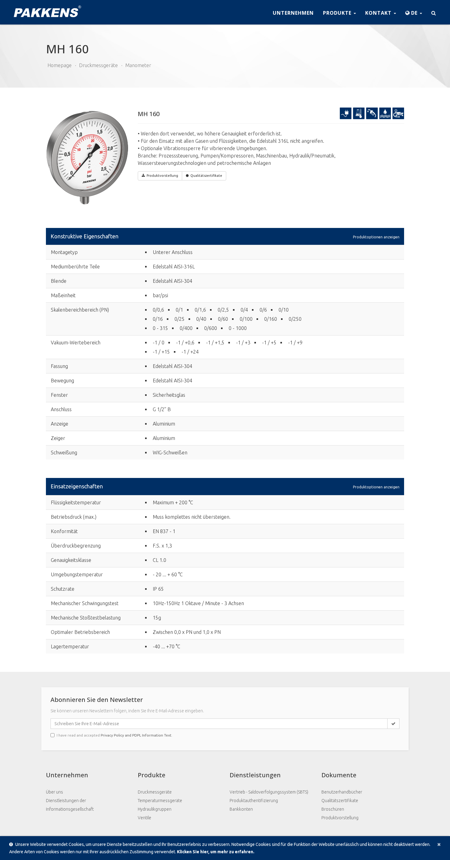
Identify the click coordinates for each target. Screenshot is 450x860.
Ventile (144, 817)
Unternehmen (293, 12)
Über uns (54, 792)
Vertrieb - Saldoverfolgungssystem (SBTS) (269, 792)
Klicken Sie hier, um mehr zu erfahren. (215, 851)
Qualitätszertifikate (206, 175)
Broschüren (332, 809)
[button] (414, 12)
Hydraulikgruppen (154, 809)
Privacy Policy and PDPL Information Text (136, 735)
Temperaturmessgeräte (160, 800)
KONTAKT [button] (379, 12)
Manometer (138, 65)
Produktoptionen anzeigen (376, 237)
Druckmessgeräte (98, 65)
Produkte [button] (338, 12)
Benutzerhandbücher (341, 792)
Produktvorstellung (339, 817)
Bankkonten (241, 809)
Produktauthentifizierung (254, 800)
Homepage (59, 65)
